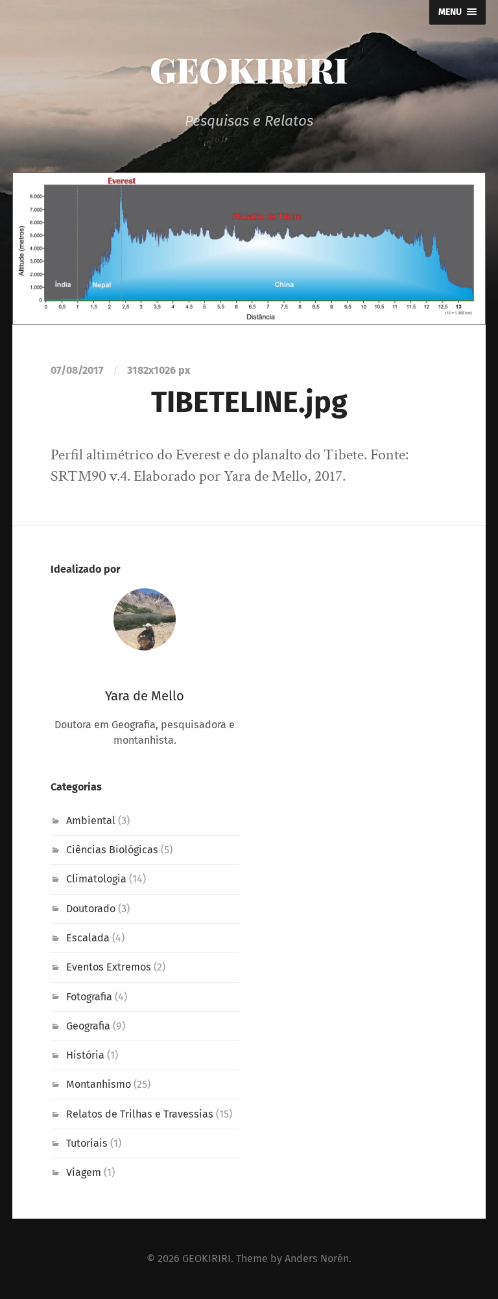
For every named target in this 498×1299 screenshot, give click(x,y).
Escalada (88, 938)
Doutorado (90, 908)
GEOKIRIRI (249, 69)
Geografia (88, 1026)
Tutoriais (87, 1143)
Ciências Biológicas (112, 850)
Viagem (83, 1172)
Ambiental (90, 820)
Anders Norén (317, 1258)
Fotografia (89, 997)
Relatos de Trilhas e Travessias (139, 1114)
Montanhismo (98, 1084)
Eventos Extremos (108, 967)
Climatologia (96, 879)
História (85, 1055)
